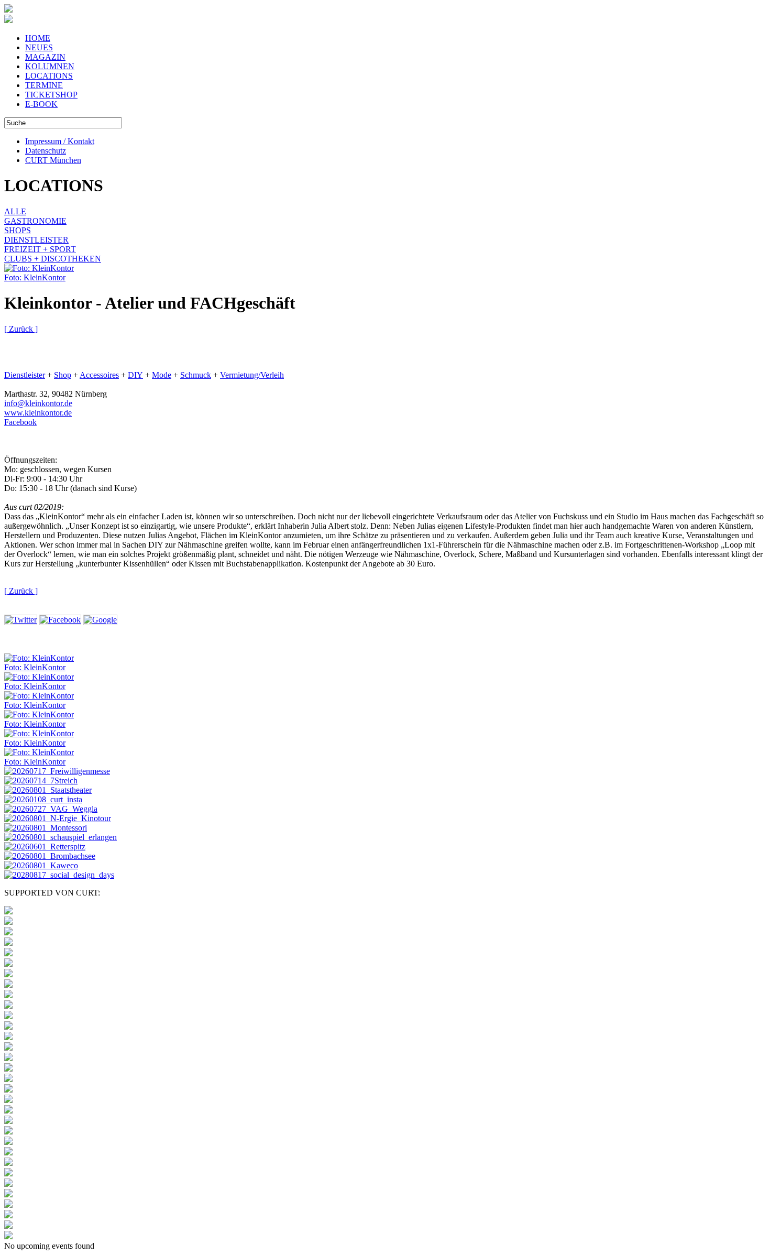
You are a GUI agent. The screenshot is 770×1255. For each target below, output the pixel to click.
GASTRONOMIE (35, 220)
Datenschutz (45, 150)
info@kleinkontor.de (38, 403)
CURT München (53, 160)
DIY (135, 374)
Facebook (20, 422)
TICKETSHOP (51, 94)
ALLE (15, 211)
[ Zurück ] (21, 328)
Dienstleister (24, 374)
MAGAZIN (45, 56)
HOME (37, 38)
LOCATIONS (49, 75)
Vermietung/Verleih (252, 374)
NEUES (39, 47)
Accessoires (99, 374)
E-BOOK (41, 104)
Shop (62, 374)
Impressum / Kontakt (59, 141)
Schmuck (195, 374)
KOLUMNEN (49, 66)
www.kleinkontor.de (38, 412)
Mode (161, 374)
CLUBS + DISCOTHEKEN (52, 258)
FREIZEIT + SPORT (40, 249)
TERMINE (44, 85)
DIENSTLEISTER (36, 239)
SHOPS (17, 230)
